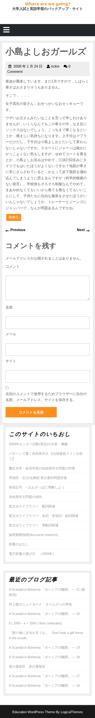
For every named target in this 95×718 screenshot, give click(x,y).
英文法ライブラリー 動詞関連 (32, 506)
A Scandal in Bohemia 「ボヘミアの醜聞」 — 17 (44, 676)
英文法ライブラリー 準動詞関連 (34, 525)
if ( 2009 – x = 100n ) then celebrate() (35, 623)
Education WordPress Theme (33, 712)
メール (11, 334)
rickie (55, 66)
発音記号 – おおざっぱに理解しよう (37, 487)
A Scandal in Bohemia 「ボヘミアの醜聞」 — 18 (44, 657)
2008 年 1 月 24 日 (27, 66)
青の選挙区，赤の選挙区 (27, 666)
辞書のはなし (19, 544)
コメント (13, 266)
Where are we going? (47, 4)
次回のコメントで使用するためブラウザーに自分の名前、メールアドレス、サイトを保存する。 (46, 397)
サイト (11, 361)
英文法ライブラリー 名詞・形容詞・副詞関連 (43, 516)
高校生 (13, 217)
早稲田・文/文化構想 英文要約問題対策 (38, 478)
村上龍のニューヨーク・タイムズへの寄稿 (40, 604)
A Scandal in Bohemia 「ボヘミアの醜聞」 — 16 (44, 685)
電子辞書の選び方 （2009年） (32, 554)
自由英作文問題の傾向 (25, 497)
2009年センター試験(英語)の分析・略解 (38, 444)
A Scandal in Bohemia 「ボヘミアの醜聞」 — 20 (44, 614)
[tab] (6, 30)
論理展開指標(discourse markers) (33, 535)
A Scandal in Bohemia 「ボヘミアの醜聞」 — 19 (44, 647)
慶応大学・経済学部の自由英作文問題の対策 (42, 468)
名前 (9, 307)
